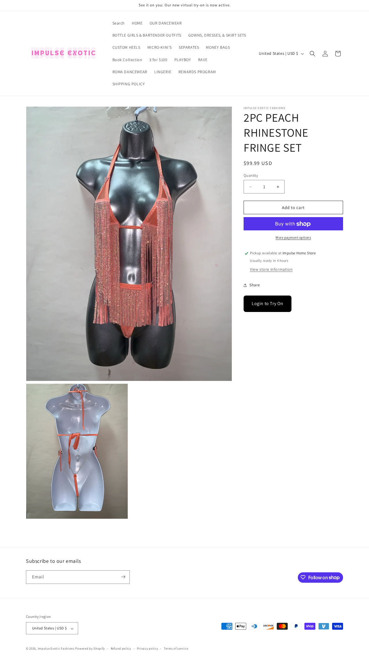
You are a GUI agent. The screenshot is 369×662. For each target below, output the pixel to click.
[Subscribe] (123, 577)
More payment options (293, 238)
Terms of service (176, 648)
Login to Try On (267, 304)
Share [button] (254, 284)
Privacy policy (147, 648)
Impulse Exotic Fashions (56, 649)
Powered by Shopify (90, 649)
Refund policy (121, 648)
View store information (271, 269)
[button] (312, 53)
